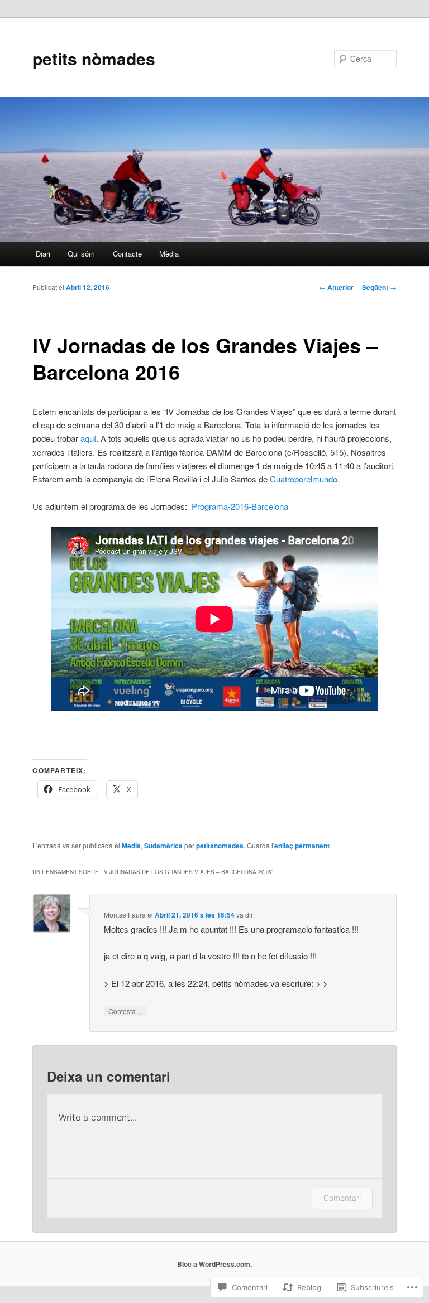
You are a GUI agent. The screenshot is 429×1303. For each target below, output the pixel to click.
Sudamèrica (163, 846)
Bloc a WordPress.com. (214, 1264)
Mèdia (169, 253)
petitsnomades (220, 846)
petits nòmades (93, 58)
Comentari (342, 1198)
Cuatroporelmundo (303, 479)
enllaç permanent (302, 846)
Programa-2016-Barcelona (240, 506)
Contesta (125, 1011)
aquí (88, 438)
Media (131, 846)
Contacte (127, 253)
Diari (43, 253)
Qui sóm (81, 253)
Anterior (336, 287)
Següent (379, 287)
